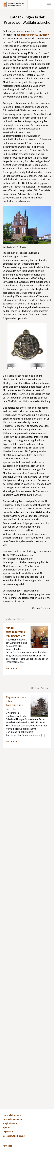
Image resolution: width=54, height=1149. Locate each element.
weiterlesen (12, 668)
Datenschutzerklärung (14, 1136)
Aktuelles (7, 1146)
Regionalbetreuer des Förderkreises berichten (16, 703)
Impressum (8, 1132)
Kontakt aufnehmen (12, 1119)
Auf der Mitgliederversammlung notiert (15, 632)
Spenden (7, 1127)
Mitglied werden (11, 1123)
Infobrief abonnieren (12, 1115)
